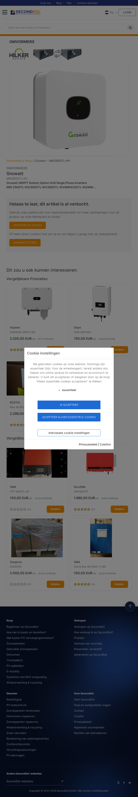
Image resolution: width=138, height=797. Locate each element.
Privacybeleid (88, 444)
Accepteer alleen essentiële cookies (69, 417)
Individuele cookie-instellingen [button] (69, 433)
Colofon (105, 444)
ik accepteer (69, 404)
